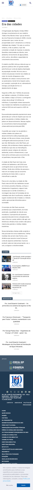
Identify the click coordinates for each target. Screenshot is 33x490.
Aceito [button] (23, 485)
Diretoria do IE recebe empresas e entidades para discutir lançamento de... (21, 285)
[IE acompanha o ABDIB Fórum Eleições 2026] (6, 268)
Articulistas (9, 18)
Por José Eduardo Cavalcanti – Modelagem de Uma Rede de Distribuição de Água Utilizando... (16, 344)
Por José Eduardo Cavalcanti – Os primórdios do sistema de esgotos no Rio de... (16, 306)
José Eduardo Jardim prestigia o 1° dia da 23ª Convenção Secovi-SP (21, 258)
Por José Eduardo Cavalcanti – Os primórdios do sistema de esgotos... (21, 276)
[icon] (7, 392)
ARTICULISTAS (7, 298)
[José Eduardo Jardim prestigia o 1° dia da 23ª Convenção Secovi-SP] (6, 259)
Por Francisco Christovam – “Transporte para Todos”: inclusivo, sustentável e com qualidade (16, 319)
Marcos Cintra (17, 18)
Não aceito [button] (9, 485)
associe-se (18, 402)
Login (24, 5)
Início (3, 18)
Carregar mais (16, 293)
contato (10, 402)
